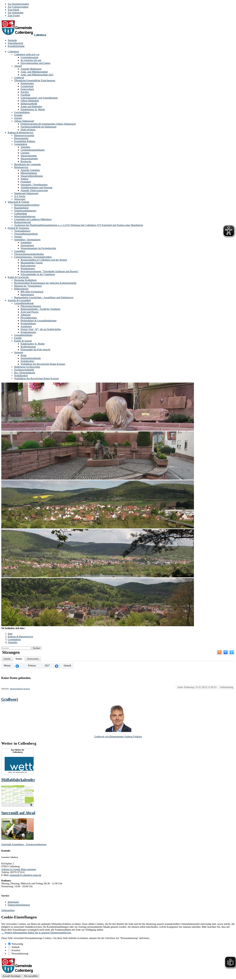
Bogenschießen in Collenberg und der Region (44, 259)
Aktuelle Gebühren (30, 170)
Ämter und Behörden (31, 106)
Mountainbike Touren (32, 262)
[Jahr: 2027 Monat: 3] (56, 666)
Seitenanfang (226, 687)
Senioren (18, 352)
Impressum (13, 902)
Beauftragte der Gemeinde (27, 164)
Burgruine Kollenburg (25, 280)
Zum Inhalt (13, 9)
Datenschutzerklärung (19, 904)
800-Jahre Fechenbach (32, 291)
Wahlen (24, 178)
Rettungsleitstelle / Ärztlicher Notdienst (40, 309)
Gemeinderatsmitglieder (33, 150)
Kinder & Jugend (23, 340)
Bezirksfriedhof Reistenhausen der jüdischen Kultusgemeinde (45, 283)
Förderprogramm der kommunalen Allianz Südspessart (48, 123)
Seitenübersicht (15, 43)
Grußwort (19, 77)
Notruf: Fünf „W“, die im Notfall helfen (41, 329)
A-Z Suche (19, 196)
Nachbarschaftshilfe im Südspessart (38, 126)
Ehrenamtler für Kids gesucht (35, 349)
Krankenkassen (28, 332)
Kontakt (18, 115)
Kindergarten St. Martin (33, 343)
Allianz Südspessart (24, 121)
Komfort (16, 950)
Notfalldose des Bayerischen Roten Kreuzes (43, 364)
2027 (47, 665)
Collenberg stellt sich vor (26, 54)
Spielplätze (26, 242)
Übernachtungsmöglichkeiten (29, 254)
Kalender (7, 659)
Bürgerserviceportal (24, 135)
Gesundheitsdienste (24, 303)
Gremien (25, 152)
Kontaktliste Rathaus (24, 141)
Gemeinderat (20, 144)
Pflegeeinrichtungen (31, 306)
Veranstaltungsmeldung (26, 233)
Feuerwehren (27, 89)
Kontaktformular (16, 46)
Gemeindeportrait (29, 57)
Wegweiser (19, 199)
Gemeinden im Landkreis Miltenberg (33, 219)
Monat (7, 665)
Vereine (18, 236)
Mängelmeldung (29, 173)
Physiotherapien (29, 317)
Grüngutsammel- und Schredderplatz (39, 97)
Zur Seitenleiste (15, 12)
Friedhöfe (25, 95)
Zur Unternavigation (18, 6)
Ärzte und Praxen (29, 312)
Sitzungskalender (29, 158)
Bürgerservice (21, 167)
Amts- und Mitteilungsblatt (34, 71)
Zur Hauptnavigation (18, 4)
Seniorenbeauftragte (31, 358)
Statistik (16, 947)
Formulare (26, 181)
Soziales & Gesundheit (19, 300)
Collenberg (13, 51)
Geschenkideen (22, 112)
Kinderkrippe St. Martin (33, 109)
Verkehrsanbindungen (25, 210)
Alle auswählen (31, 976)
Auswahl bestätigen (12, 976)
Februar (32, 665)
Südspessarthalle (29, 103)
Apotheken (26, 326)
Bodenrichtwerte (22, 222)
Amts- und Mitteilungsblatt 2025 (37, 74)
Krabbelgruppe (28, 346)
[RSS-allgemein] (219, 652)
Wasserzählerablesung (32, 176)
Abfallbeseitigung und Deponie (36, 187)
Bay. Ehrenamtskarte (24, 372)
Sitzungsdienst (16, 688)
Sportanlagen (27, 245)
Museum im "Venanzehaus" (28, 285)
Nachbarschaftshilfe (24, 369)
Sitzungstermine (29, 155)
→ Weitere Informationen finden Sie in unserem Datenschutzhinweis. (36, 932)
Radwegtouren (28, 265)
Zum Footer (14, 15)
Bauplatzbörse (21, 207)
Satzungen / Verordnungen (34, 184)
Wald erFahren (28, 129)
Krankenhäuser (28, 323)
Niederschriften (33, 659)
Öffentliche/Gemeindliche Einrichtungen (34, 80)
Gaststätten (19, 251)
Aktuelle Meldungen (31, 69)
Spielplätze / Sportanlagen (27, 239)
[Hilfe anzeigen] (232, 652)
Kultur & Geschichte (18, 277)
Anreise (18, 118)
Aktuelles (25, 147)
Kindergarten (27, 83)
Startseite (12, 40)
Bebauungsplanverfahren (26, 204)
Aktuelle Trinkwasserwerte (34, 190)
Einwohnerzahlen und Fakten (35, 63)
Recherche (26, 161)
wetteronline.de (21, 772)
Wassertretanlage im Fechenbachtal (38, 248)
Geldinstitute (20, 213)
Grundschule (27, 86)
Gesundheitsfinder (23, 335)
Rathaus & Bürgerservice (20, 132)
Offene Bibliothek (30, 100)
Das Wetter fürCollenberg (17, 751)
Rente (23, 355)
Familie (18, 338)
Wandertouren (28, 268)
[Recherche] (226, 652)
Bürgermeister (21, 138)
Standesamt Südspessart (26, 193)
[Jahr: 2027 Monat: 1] (17, 666)
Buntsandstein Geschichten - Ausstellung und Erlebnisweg (43, 297)
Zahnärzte (26, 314)
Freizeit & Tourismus (18, 228)
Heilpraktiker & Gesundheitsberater (39, 320)
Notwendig (17, 944)
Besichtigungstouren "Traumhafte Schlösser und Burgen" (50, 271)
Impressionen (27, 294)
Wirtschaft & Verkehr (18, 202)
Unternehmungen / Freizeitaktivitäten (33, 257)
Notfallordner (27, 361)
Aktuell (18, 66)
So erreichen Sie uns (31, 60)
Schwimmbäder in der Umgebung (38, 274)
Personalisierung (20, 953)
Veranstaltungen (22, 231)
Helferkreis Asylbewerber (27, 366)
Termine (18, 659)
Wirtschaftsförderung (24, 216)
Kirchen (25, 92)
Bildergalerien (21, 288)
